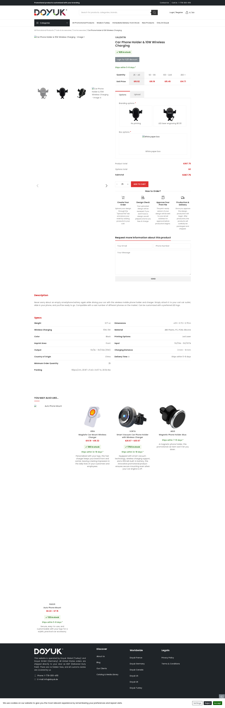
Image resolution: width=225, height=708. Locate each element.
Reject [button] (208, 703)
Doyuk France (136, 657)
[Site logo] (50, 12)
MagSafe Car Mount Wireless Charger (92, 436)
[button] (37, 186)
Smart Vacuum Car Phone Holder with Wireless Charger (132, 436)
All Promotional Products (44, 30)
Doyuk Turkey (136, 688)
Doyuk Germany (137, 663)
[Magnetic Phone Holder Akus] (173, 417)
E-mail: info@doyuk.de (47, 679)
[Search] (154, 12)
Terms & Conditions (171, 663)
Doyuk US (134, 675)
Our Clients (102, 668)
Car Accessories (79, 30)
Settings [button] (197, 703)
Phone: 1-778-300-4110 (47, 675)
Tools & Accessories (63, 30)
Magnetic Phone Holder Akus (172, 434)
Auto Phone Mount (52, 607)
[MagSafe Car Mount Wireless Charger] (92, 417)
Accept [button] (217, 703)
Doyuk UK (134, 682)
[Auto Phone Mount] (52, 503)
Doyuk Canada (136, 669)
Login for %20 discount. (127, 59)
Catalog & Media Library (107, 674)
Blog (98, 662)
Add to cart (140, 184)
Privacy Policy (168, 657)
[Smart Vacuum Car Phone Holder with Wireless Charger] (133, 417)
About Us (101, 656)
